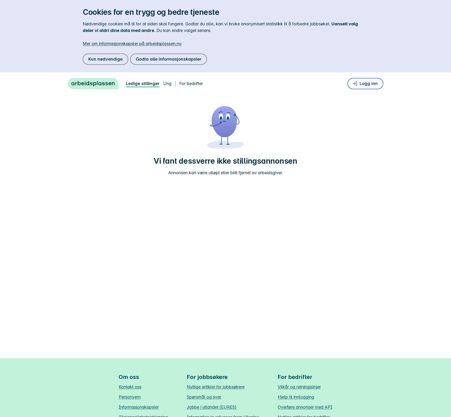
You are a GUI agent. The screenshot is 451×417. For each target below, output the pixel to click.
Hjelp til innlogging (296, 396)
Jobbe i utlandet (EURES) (212, 407)
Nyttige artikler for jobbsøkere (216, 386)
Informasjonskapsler (139, 407)
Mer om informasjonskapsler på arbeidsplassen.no (132, 43)
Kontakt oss (130, 386)
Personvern (130, 396)
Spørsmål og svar (204, 396)
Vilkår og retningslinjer (299, 386)
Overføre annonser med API (305, 407)
